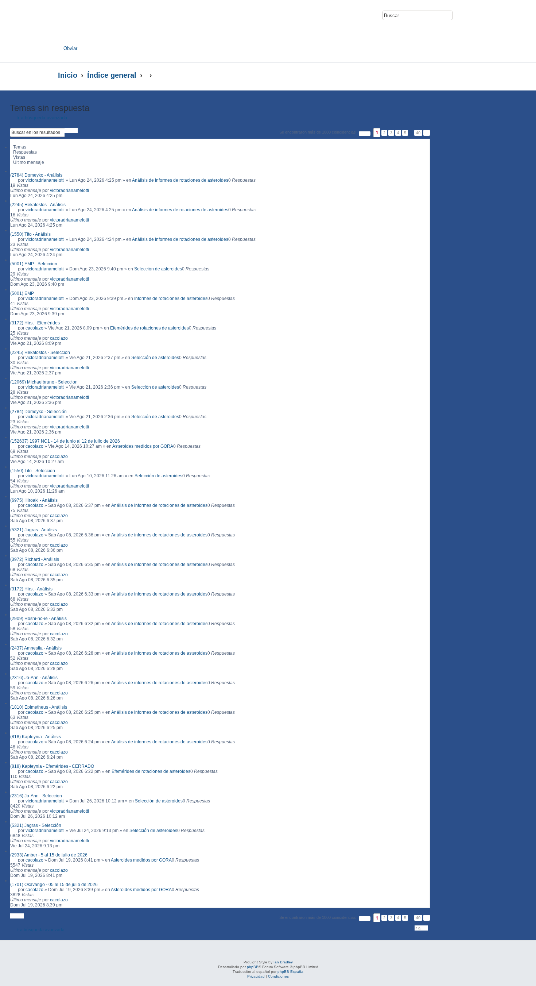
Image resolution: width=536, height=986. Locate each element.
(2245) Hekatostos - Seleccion (40, 352)
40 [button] (418, 133)
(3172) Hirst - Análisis (31, 589)
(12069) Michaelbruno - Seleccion (44, 382)
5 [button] (405, 133)
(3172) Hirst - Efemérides (35, 323)
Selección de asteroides (158, 268)
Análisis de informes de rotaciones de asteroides (180, 180)
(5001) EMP (22, 293)
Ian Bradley (283, 962)
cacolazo (34, 328)
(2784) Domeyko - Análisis (36, 175)
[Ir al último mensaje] (92, 190)
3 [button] (391, 133)
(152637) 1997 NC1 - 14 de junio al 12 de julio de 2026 (65, 441)
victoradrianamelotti (45, 180)
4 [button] (398, 133)
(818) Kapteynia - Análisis (35, 736)
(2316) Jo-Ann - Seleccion (36, 795)
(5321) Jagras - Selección (35, 825)
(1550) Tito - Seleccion (32, 470)
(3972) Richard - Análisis (34, 559)
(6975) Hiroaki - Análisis (34, 500)
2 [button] (384, 133)
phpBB (253, 967)
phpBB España (290, 972)
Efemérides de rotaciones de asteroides (149, 328)
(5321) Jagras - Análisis (33, 529)
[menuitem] (462, 17)
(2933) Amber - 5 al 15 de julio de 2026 (49, 855)
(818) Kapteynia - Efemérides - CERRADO (52, 766)
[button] (364, 133)
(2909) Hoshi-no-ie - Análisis (38, 618)
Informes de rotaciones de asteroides (170, 298)
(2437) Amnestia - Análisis (36, 648)
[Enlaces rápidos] (463, 75)
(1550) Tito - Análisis (30, 234)
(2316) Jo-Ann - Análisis (34, 677)
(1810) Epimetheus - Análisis (38, 707)
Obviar (70, 48)
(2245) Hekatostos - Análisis (38, 204)
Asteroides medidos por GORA (142, 446)
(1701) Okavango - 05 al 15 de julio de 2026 (54, 884)
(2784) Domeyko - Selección (38, 411)
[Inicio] (128, 24)
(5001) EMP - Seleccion (33, 263)
